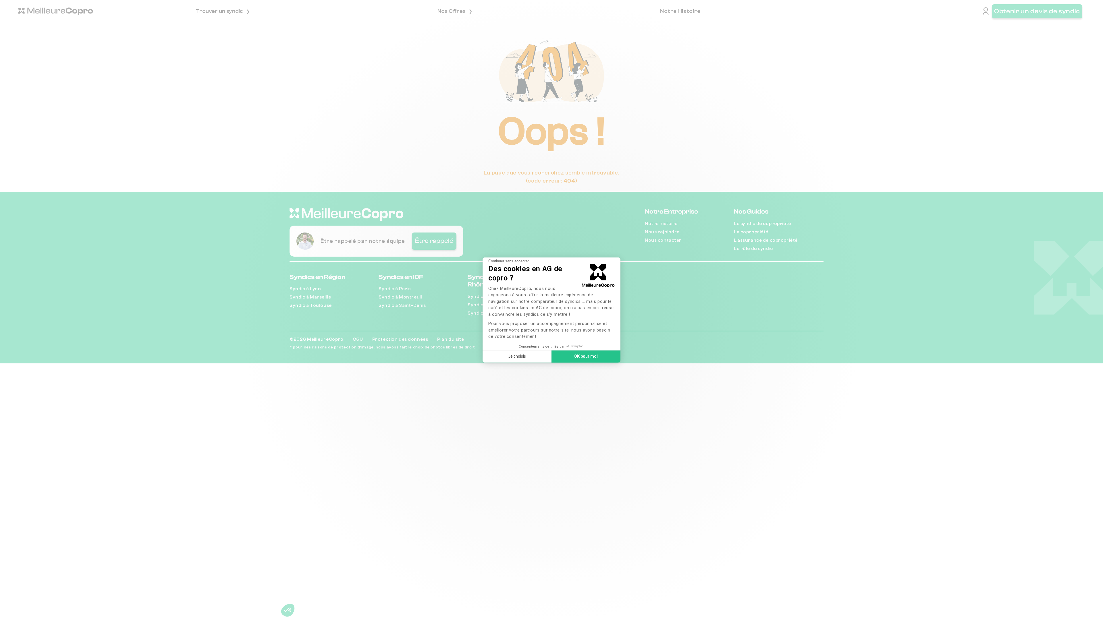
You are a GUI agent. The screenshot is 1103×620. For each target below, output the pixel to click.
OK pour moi (586, 356)
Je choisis (517, 356)
